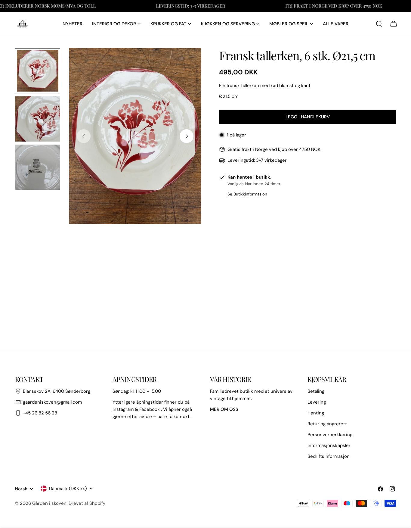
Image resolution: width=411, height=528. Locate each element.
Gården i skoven (49, 503)
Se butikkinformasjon (247, 194)
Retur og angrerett (327, 424)
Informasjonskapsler (329, 445)
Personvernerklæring (329, 435)
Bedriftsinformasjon (328, 456)
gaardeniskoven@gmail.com (52, 402)
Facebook (149, 409)
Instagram (123, 409)
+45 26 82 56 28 (40, 413)
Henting (315, 413)
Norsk (21, 489)
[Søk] (379, 24)
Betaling (315, 391)
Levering (316, 402)
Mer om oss (224, 409)
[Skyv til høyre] (186, 136)
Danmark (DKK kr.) (68, 489)
